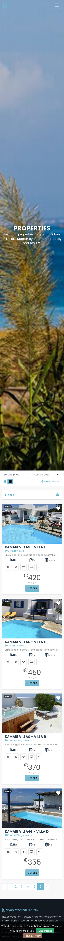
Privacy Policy (33, 935)
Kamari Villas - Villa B (25, 736)
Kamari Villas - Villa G (26, 642)
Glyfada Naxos (15, 551)
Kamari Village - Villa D (27, 831)
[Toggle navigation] (57, 5)
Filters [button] (9, 495)
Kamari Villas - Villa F (25, 547)
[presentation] (4, 523)
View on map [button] (51, 481)
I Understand (45, 930)
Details (32, 588)
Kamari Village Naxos (19, 740)
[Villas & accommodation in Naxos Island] (4, 5)
